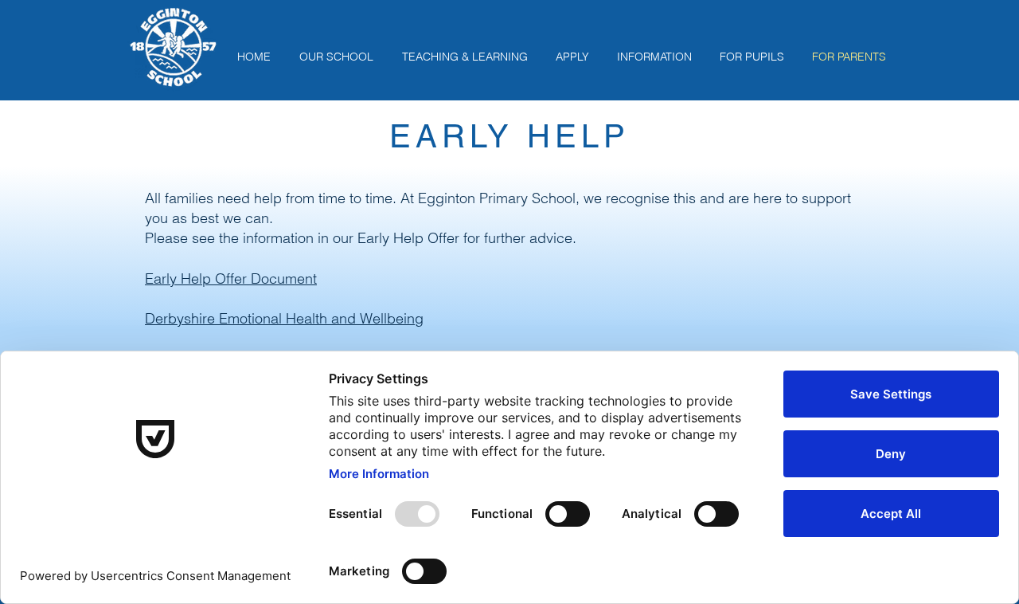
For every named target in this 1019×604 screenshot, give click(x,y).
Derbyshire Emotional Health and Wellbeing (284, 318)
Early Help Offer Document (231, 278)
